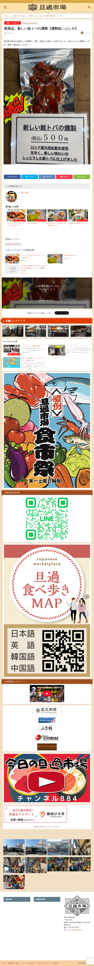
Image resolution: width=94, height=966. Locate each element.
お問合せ (55, 963)
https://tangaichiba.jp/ (75, 930)
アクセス (23, 963)
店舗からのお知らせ (12, 23)
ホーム (4, 963)
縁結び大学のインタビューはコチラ (47, 826)
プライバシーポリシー (43, 963)
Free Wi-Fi (31, 963)
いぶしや (87, 33)
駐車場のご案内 (13, 963)
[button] (5, 331)
